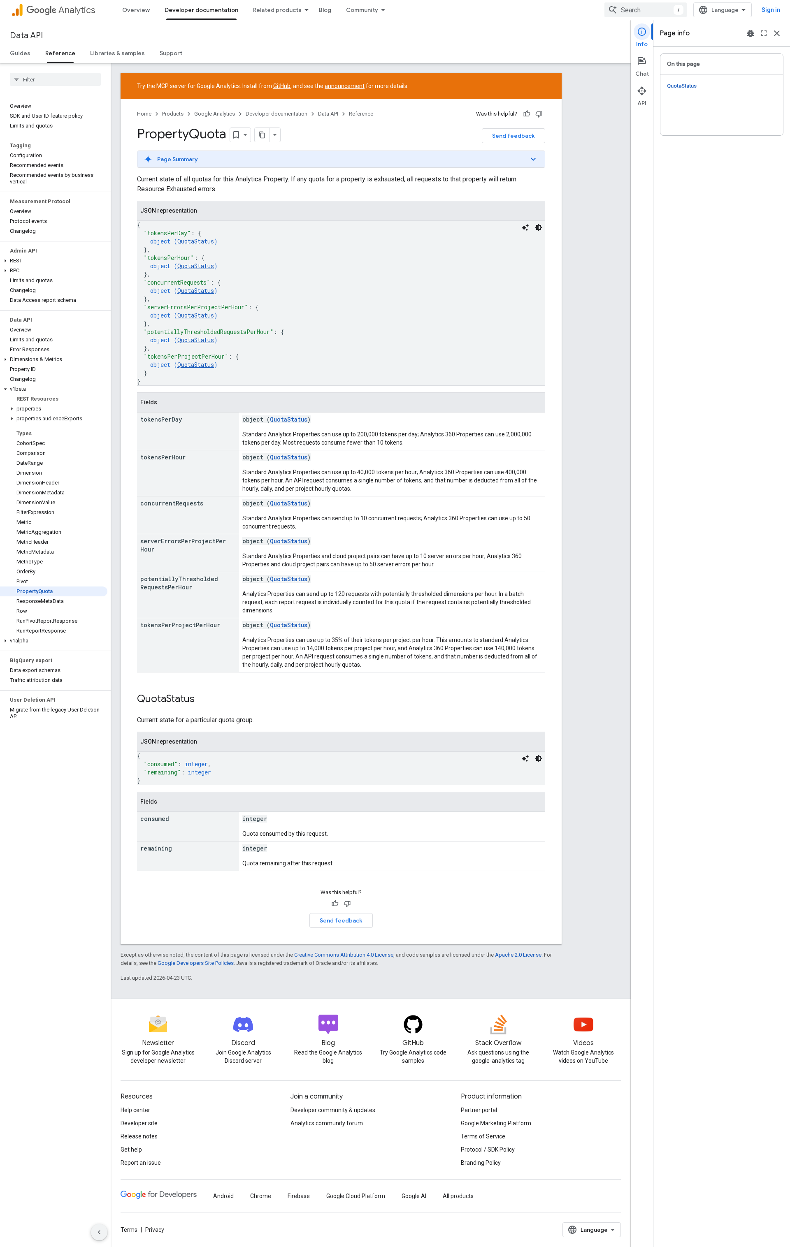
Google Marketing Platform (496, 1123)
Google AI (414, 1196)
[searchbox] (55, 79)
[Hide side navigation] (99, 1232)
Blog (325, 10)
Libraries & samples (117, 53)
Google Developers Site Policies (196, 963)
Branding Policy (481, 1162)
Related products (277, 10)
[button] (53, 261)
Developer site (139, 1123)
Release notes (139, 1136)
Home (144, 114)
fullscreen (764, 33)
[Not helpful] (539, 114)
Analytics (76, 10)
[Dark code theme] (538, 227)
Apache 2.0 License (518, 955)
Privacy (154, 1229)
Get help (131, 1149)
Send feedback (513, 135)
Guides (20, 53)
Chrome (260, 1196)
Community (362, 10)
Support (171, 53)
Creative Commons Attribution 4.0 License (343, 955)
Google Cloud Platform (355, 1196)
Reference (60, 53)
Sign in (771, 10)
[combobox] (645, 9)
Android (223, 1196)
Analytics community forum (326, 1123)
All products (458, 1196)
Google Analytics (214, 114)
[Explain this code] (525, 227)
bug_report (750, 33)
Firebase (299, 1196)
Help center (135, 1110)
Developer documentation (201, 10)
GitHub (281, 86)
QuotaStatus (195, 241)
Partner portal (479, 1110)
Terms (129, 1229)
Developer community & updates (332, 1110)
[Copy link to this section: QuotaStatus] (203, 700)
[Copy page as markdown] (262, 135)
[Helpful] (526, 114)
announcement (345, 86)
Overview (136, 10)
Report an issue (141, 1162)
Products (173, 114)
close (777, 33)
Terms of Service (483, 1136)
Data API (26, 35)
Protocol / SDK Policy (488, 1149)
